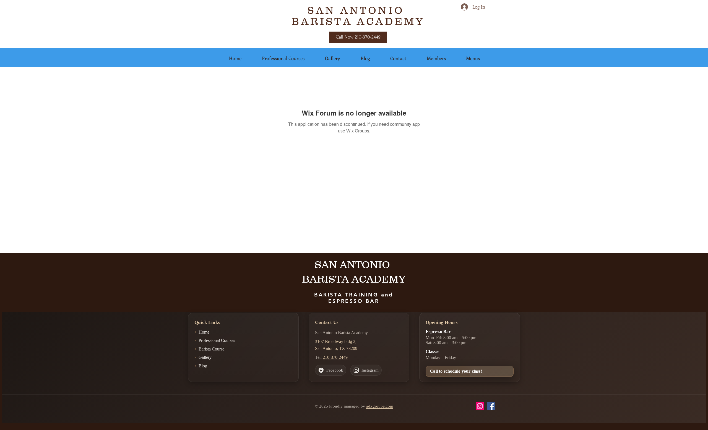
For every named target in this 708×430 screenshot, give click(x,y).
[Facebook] (491, 406)
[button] (235, 58)
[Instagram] (480, 406)
